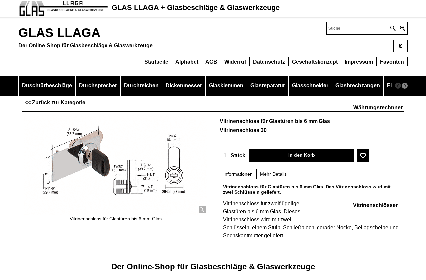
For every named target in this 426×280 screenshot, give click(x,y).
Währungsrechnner (378, 107)
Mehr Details (273, 174)
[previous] (398, 86)
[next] (405, 86)
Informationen (238, 174)
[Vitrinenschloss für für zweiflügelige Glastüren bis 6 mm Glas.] (115, 165)
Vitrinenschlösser (375, 205)
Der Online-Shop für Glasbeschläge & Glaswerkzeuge (213, 266)
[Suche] (393, 28)
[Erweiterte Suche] (402, 28)
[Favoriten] (363, 155)
